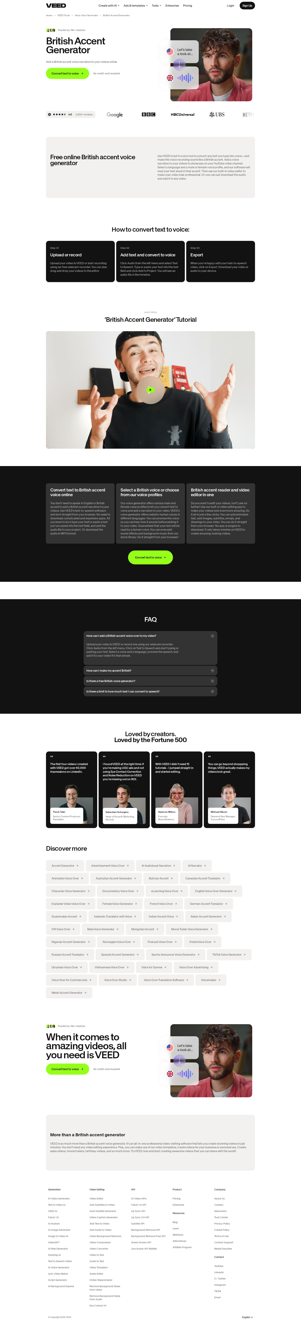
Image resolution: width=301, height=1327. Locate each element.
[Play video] (150, 390)
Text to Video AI (56, 1204)
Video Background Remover (105, 1236)
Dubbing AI (54, 1255)
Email (217, 1297)
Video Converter (99, 1248)
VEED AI (52, 1211)
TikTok (217, 1291)
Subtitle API (137, 1223)
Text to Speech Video (60, 1261)
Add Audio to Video (100, 1229)
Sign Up (247, 5)
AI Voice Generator (58, 1267)
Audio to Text (97, 1261)
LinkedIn (219, 1272)
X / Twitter (220, 1278)
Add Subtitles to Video (102, 1204)
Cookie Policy (222, 1229)
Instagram (220, 1284)
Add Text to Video (99, 1223)
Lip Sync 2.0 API (140, 1217)
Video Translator (99, 1267)
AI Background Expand (61, 1286)
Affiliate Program (182, 1247)
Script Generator (57, 1280)
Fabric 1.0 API (138, 1204)
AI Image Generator (59, 1229)
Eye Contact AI (98, 1305)
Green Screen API (141, 1242)
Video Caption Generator (104, 1217)
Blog (175, 1222)
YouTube (218, 1266)
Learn (176, 1228)
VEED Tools (63, 15)
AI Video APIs (138, 1198)
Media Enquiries (223, 1248)
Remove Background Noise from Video (105, 1288)
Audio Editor (96, 1273)
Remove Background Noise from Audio (105, 1297)
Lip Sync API (138, 1211)
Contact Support (223, 1242)
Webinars (178, 1234)
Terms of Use (221, 1236)
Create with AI (108, 5)
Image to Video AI (58, 1236)
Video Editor (96, 1198)
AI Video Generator (59, 1198)
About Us (219, 1198)
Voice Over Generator (86, 15)
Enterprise (172, 5)
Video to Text (97, 1255)
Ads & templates (134, 5)
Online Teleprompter (101, 1280)
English (246, 1317)
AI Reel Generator (58, 1248)
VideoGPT (54, 1242)
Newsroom (220, 1211)
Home (49, 15)
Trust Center (221, 1217)
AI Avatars (54, 1223)
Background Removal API (145, 1229)
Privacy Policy (222, 1223)
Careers (218, 1204)
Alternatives (179, 1241)
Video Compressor (100, 1242)
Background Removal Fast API (148, 1236)
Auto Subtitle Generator (103, 1211)
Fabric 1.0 (53, 1217)
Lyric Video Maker (58, 1273)
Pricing (187, 5)
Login (230, 5)
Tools (155, 5)
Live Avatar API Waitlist (144, 1248)
